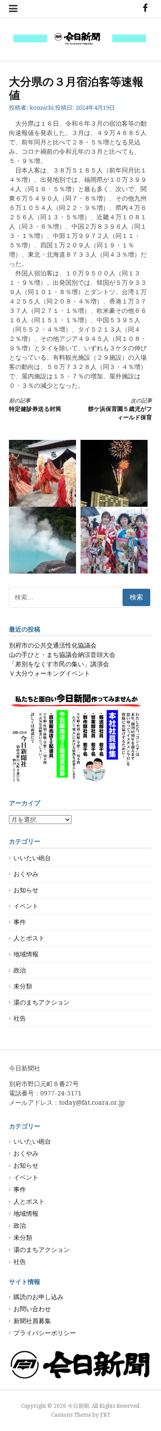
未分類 (22, 986)
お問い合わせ (32, 1308)
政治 (19, 970)
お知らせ (25, 890)
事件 (19, 922)
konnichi (42, 107)
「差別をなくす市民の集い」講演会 (59, 664)
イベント (25, 906)
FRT (105, 1415)
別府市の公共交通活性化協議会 (53, 645)
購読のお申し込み (38, 1296)
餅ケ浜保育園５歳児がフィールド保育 (120, 409)
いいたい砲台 (32, 857)
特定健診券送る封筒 (35, 405)
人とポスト (29, 938)
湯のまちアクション (41, 1002)
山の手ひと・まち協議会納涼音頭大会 (62, 654)
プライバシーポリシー (44, 1333)
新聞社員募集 (32, 1320)
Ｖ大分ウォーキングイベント (49, 673)
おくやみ (25, 873)
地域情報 (25, 954)
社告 (19, 1018)
